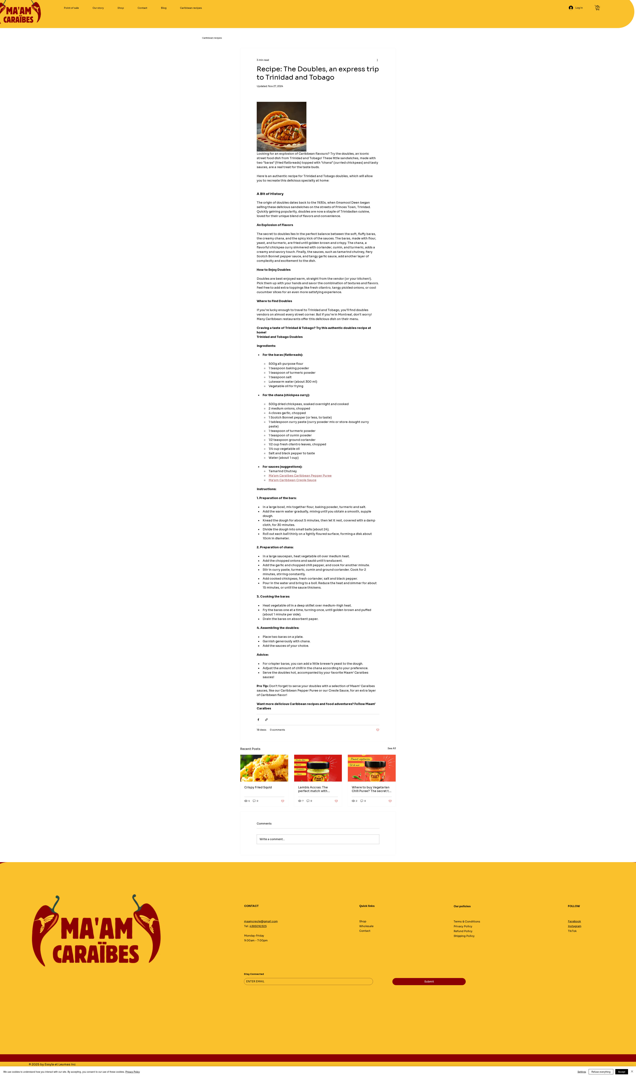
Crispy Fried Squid (258, 787)
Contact (364, 931)
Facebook (574, 921)
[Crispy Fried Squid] (264, 768)
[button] (598, 7)
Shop (362, 921)
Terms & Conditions (467, 921)
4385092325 (258, 926)
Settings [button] (582, 1071)
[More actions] (377, 60)
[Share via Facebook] (258, 719)
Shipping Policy (464, 936)
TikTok (572, 931)
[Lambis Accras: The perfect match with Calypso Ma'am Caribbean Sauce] (318, 768)
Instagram (574, 926)
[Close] (632, 1071)
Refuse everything (600, 1071)
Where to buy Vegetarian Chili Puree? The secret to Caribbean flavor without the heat (371, 789)
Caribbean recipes (212, 37)
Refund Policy (463, 931)
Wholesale (366, 926)
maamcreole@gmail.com (261, 921)
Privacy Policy (463, 926)
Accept (621, 1071)
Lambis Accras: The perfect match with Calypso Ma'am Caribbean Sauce (313, 789)
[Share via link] (266, 719)
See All (392, 748)
